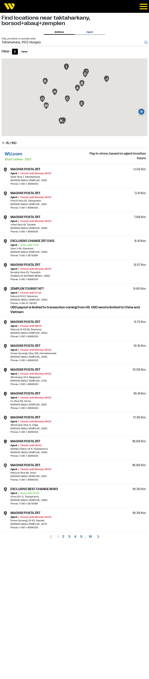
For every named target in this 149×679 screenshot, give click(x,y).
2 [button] (63, 536)
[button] (97, 536)
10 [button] (90, 536)
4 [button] (75, 536)
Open (24, 51)
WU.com (13, 153)
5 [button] (81, 536)
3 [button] (69, 536)
